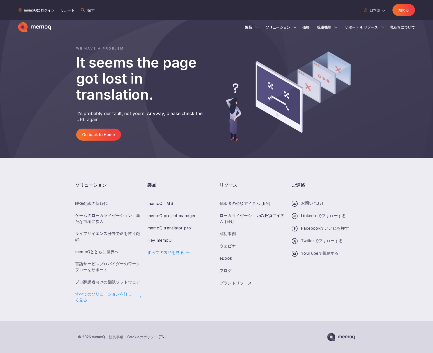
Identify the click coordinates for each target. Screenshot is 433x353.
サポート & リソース (361, 27)
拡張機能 (324, 27)
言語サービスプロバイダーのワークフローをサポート (107, 266)
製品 (248, 27)
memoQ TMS (160, 203)
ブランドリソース (236, 282)
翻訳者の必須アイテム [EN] (245, 203)
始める (403, 10)
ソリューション (278, 27)
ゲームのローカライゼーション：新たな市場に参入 (107, 218)
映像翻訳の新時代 (91, 203)
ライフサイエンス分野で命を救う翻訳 (107, 236)
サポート (68, 10)
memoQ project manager (171, 215)
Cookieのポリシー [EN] (146, 337)
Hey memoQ (159, 240)
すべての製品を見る (165, 252)
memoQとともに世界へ (97, 251)
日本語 (375, 10)
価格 (305, 27)
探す (90, 10)
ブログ (226, 270)
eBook (226, 258)
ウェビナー (230, 245)
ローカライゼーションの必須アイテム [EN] (252, 218)
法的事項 (116, 337)
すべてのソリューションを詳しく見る (103, 296)
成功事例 (228, 233)
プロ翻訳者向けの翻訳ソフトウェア (107, 281)
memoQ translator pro (169, 227)
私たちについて (402, 27)
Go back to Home (98, 134)
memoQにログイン (39, 10)
